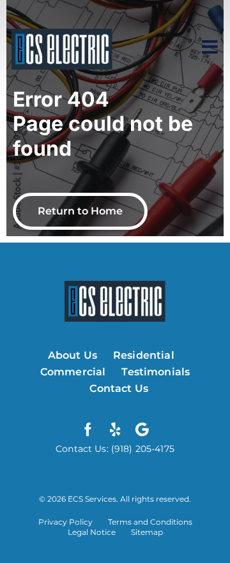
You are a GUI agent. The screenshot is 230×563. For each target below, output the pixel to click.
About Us (72, 355)
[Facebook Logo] (88, 430)
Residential (143, 355)
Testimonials (155, 372)
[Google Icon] (142, 430)
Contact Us (118, 388)
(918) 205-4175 (141, 448)
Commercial (73, 372)
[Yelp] (115, 430)
